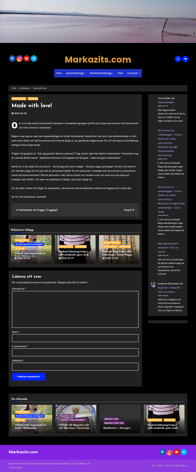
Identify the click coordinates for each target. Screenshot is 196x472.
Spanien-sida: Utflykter (72, 420)
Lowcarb (132, 73)
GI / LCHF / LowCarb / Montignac (169, 465)
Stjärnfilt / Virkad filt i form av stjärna (168, 247)
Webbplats (17, 360)
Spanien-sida (67, 416)
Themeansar (15, 467)
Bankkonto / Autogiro (117, 428)
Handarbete (19, 98)
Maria (161, 243)
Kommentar (19, 288)
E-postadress (20, 346)
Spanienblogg (75, 73)
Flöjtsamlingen (166, 102)
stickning (81, 246)
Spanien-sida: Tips (114, 423)
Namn (16, 332)
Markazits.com (98, 60)
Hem (59, 73)
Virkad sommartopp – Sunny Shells (171, 207)
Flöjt (120, 73)
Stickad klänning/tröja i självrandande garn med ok (73, 254)
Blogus (83, 463)
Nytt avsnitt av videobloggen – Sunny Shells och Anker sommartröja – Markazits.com (170, 138)
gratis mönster (112, 242)
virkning (33, 98)
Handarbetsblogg (101, 73)
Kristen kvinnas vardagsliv (29, 244)
